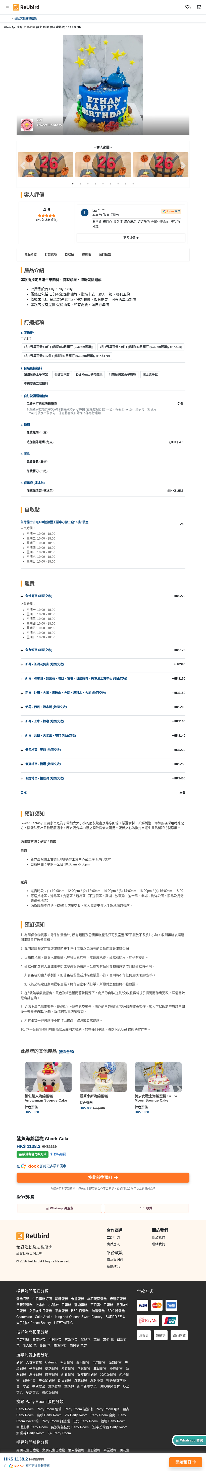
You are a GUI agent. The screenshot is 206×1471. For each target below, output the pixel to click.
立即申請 (113, 1237)
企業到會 (83, 1368)
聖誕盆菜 (32, 1392)
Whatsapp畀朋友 (61, 1208)
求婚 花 (108, 1339)
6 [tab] (110, 183)
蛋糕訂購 (22, 1299)
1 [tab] (72, 183)
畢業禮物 (110, 1450)
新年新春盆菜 (87, 1386)
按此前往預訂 (100, 1177)
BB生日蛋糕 (80, 1311)
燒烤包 (69, 1386)
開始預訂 (183, 1462)
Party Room (25, 1409)
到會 (19, 1362)
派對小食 (96, 1380)
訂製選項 (51, 254)
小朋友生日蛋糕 (59, 1305)
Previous (23, 166)
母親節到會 (50, 1392)
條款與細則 (115, 1259)
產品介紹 (31, 254)
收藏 (148, 1208)
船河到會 (82, 1362)
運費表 (86, 254)
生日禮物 (93, 1450)
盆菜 (26, 1386)
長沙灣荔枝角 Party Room (70, 1427)
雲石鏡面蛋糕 (97, 1299)
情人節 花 (30, 1345)
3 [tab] (87, 183)
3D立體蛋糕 (116, 1311)
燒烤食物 (54, 1386)
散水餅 (40, 1305)
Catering (51, 1362)
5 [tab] (103, 183)
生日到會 (100, 1368)
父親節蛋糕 (24, 1305)
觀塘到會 (51, 1368)
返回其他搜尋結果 (26, 18)
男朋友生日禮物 (27, 1450)
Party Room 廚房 (102, 1415)
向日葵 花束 (78, 1345)
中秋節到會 (47, 1380)
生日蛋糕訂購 (42, 1299)
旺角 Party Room (85, 1421)
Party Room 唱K (108, 1409)
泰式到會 (80, 1380)
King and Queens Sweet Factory (78, 1317)
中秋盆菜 (38, 1386)
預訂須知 (105, 254)
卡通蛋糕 (77, 1299)
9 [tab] (133, 183)
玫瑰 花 (45, 1345)
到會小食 (29, 1380)
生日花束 (55, 1339)
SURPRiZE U (115, 1317)
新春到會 (67, 1374)
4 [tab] (95, 183)
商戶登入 (113, 1244)
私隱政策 (113, 1266)
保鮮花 (85, 1339)
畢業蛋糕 (61, 1311)
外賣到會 (116, 1368)
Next (183, 166)
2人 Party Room (59, 1433)
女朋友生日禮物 (53, 1450)
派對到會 (115, 1362)
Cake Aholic (43, 1317)
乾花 (96, 1339)
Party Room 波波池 (79, 1409)
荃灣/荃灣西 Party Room (109, 1427)
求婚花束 (71, 1339)
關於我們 (158, 1237)
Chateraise (24, 1317)
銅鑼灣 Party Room (30, 1433)
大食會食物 (34, 1362)
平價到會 (35, 1368)
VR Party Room (76, 1415)
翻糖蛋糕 (61, 1299)
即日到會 (64, 1380)
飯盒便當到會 (87, 1374)
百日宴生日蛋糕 (101, 1305)
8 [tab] (125, 183)
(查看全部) (66, 1052)
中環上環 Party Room (32, 1427)
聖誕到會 (66, 1362)
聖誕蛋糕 (80, 1305)
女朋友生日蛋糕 (40, 1311)
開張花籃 (60, 1345)
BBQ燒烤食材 (110, 1386)
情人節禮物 (76, 1450)
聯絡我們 (158, 1244)
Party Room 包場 (49, 1409)
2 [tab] (80, 183)
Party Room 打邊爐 (56, 1421)
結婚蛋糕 (98, 1311)
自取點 (69, 254)
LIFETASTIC (63, 1323)
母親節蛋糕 (118, 1299)
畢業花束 (38, 1339)
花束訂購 (22, 1339)
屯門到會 (99, 1362)
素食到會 (67, 1368)
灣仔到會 (35, 1374)
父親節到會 (108, 1374)
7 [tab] (118, 183)
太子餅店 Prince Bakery (33, 1323)
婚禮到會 (51, 1374)
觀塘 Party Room (113, 1421)
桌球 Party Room (49, 1415)
